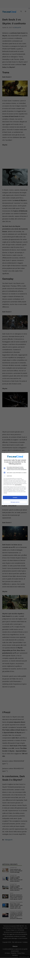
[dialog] (15, 479)
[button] (15, 476)
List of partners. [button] (18, 484)
